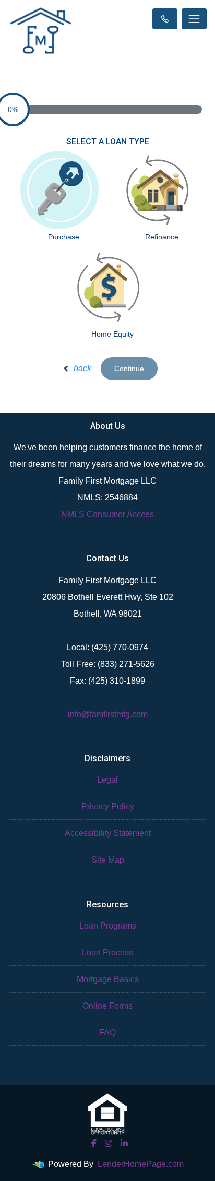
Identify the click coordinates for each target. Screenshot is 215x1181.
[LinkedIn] (124, 1143)
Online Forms (107, 1005)
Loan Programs (107, 925)
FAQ (107, 1032)
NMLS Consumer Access (107, 514)
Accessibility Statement (108, 833)
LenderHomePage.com (141, 1164)
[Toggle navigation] (194, 18)
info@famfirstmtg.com (108, 714)
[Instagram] (108, 1143)
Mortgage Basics (108, 979)
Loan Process (107, 952)
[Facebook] (94, 1143)
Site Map (107, 859)
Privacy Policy (107, 806)
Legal (107, 779)
